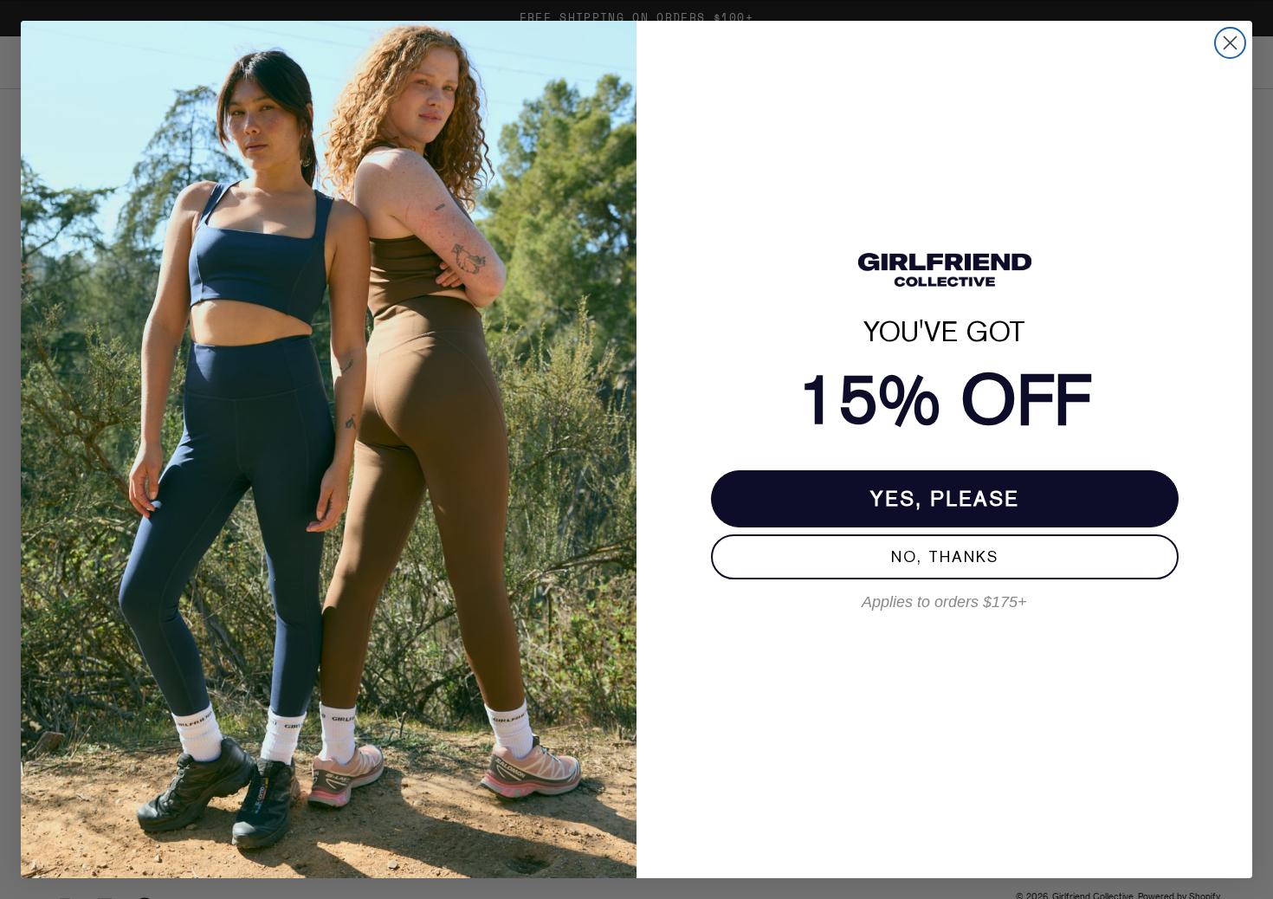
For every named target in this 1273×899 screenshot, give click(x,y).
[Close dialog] (1230, 43)
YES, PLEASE (944, 498)
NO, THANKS (944, 556)
